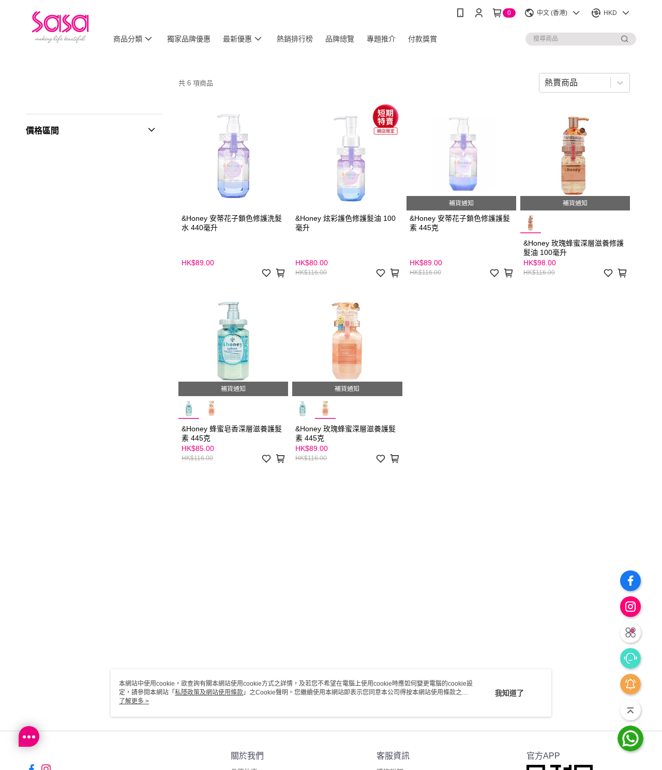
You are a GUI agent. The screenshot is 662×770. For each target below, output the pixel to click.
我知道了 (509, 693)
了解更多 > (134, 701)
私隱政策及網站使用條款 (209, 692)
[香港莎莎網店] (60, 27)
